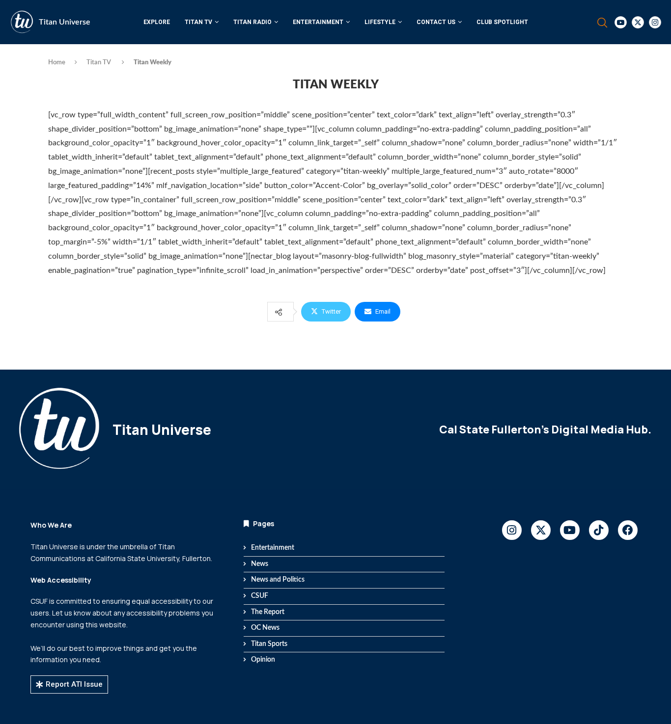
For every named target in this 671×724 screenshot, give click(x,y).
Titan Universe (64, 22)
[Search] (602, 22)
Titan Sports (269, 644)
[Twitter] (638, 22)
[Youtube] (621, 22)
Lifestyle (379, 22)
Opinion (263, 659)
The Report (267, 612)
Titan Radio (252, 22)
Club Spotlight (502, 22)
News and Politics (278, 579)
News (259, 564)
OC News (265, 627)
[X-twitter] (541, 530)
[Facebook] (628, 530)
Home (56, 62)
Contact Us (436, 22)
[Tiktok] (599, 530)
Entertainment (318, 22)
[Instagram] (655, 22)
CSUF (259, 595)
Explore (156, 22)
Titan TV (198, 22)
